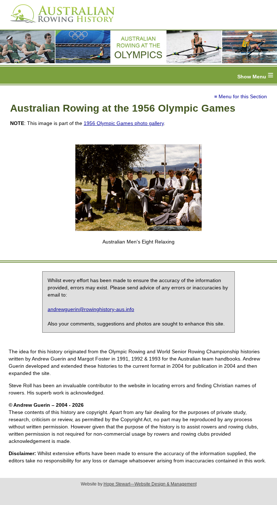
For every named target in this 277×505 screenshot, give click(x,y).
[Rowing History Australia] (59, 25)
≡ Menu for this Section (240, 96)
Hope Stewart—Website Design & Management (150, 484)
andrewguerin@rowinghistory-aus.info (91, 309)
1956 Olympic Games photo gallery (124, 123)
